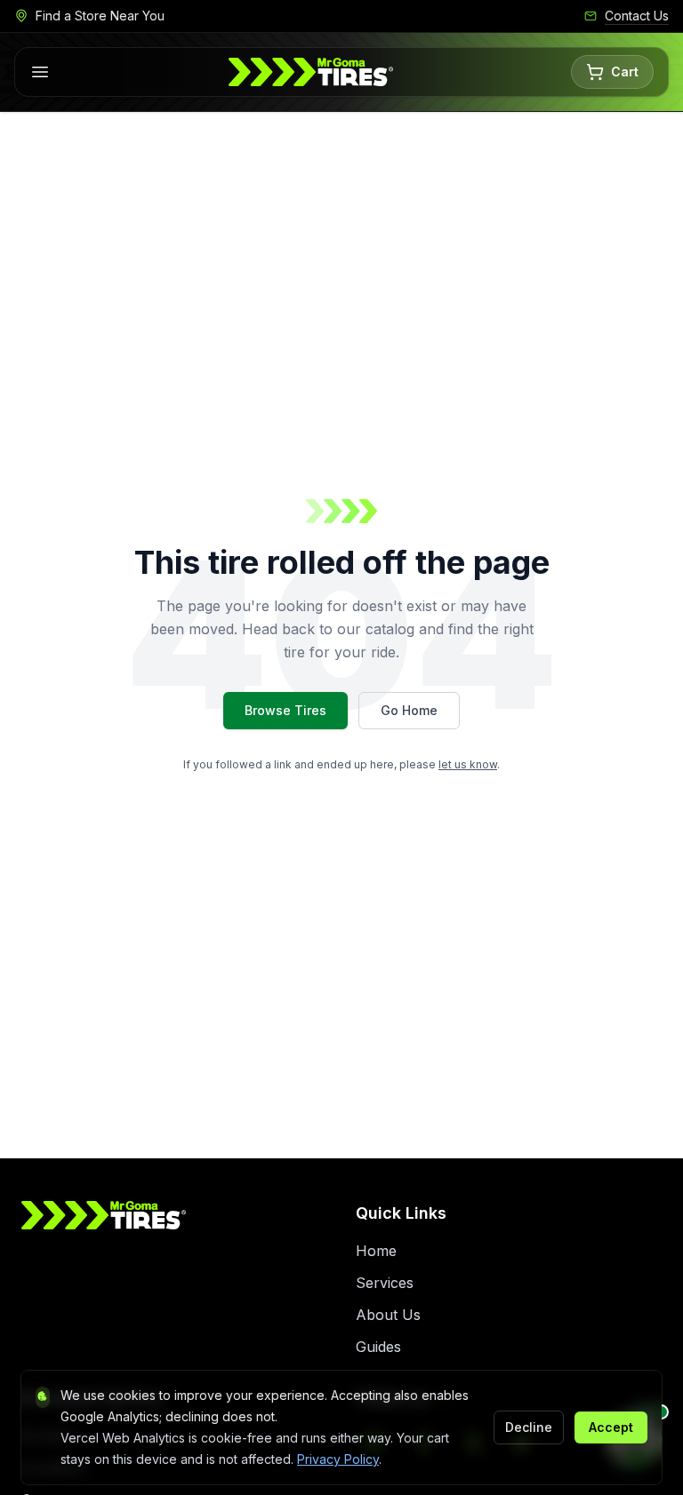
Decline (528, 1427)
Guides (378, 1347)
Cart (625, 71)
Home (376, 1251)
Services (385, 1283)
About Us (388, 1315)
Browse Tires (285, 710)
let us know (467, 764)
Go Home (409, 710)
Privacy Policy (338, 1459)
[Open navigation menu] (40, 71)
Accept (611, 1427)
